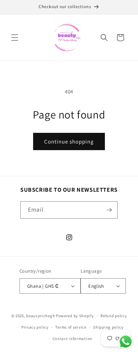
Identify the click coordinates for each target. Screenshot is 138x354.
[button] (15, 37)
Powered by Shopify (75, 315)
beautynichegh (40, 315)
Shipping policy (108, 327)
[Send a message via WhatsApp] (125, 341)
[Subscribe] (109, 210)
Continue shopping (69, 141)
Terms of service (70, 327)
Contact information (72, 338)
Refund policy (113, 315)
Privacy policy (35, 327)
